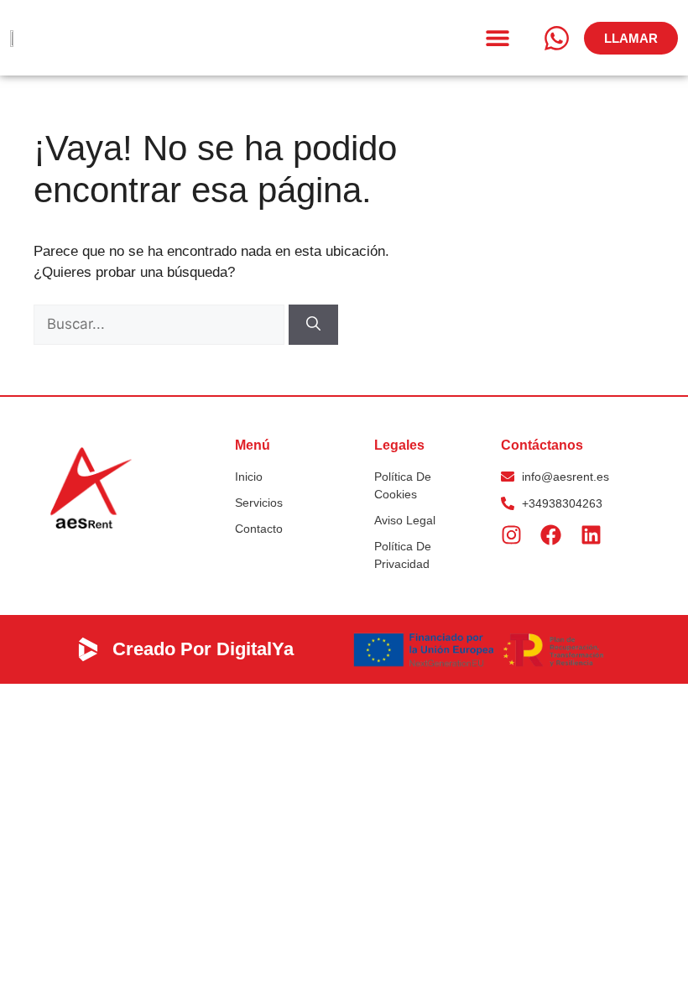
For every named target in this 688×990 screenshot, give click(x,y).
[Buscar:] (161, 324)
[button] (497, 38)
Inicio (249, 476)
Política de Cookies (402, 485)
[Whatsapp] (556, 37)
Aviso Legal (404, 520)
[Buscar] (313, 325)
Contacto (259, 528)
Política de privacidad (402, 555)
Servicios (259, 502)
